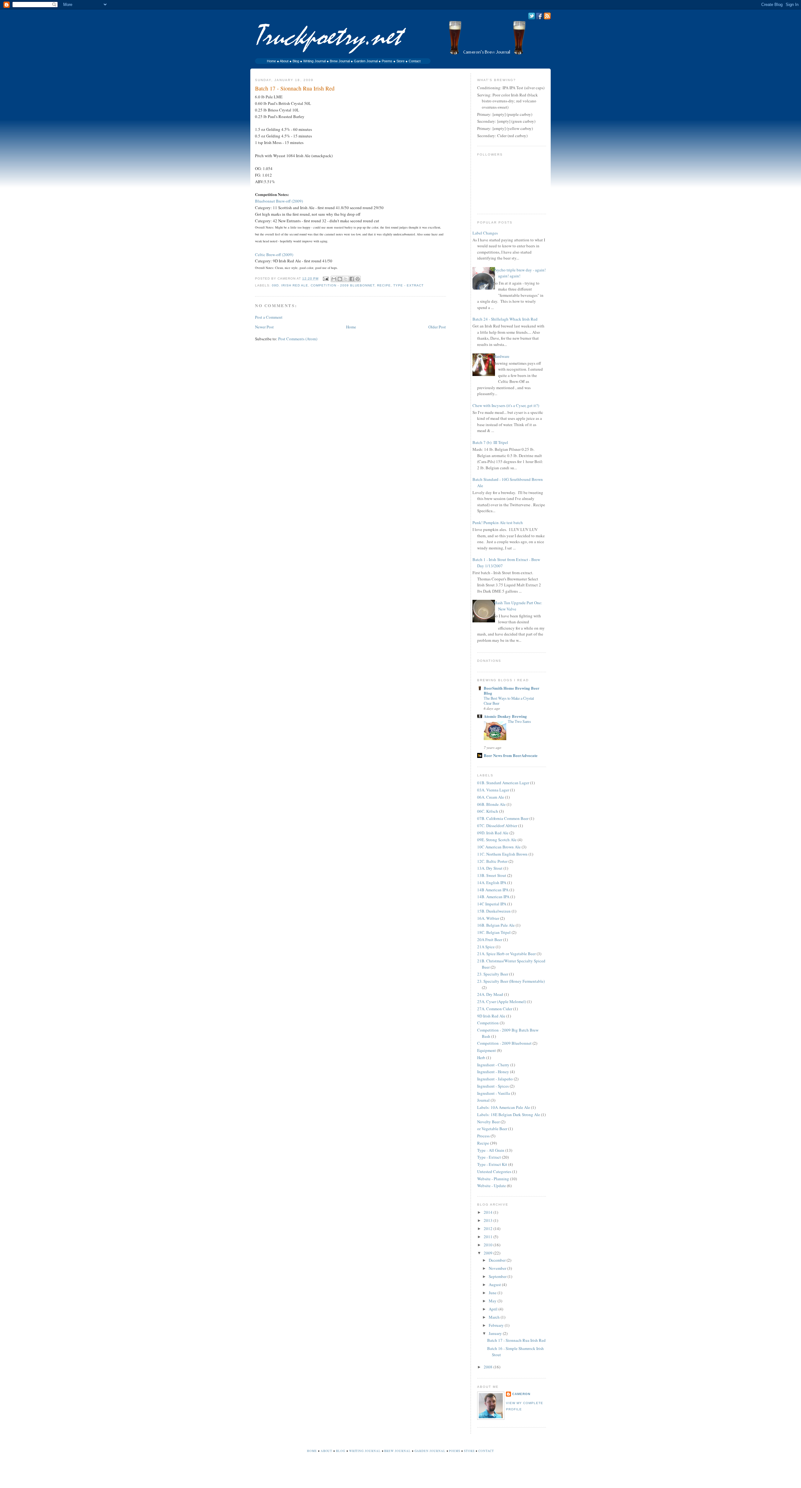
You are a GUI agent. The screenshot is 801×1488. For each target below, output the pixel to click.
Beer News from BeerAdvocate (511, 755)
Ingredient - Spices (493, 1086)
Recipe (384, 285)
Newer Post (264, 327)
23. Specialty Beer (492, 974)
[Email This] (334, 279)
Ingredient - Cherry (493, 1065)
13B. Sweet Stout (491, 875)
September (498, 1276)
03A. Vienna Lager (493, 790)
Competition (488, 1023)
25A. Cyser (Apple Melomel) (501, 1001)
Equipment (486, 1050)
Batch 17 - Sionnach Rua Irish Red (516, 1340)
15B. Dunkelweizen (494, 911)
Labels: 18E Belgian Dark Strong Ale (508, 1114)
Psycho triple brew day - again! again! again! (519, 273)
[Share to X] (346, 279)
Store (400, 61)
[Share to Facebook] (352, 279)
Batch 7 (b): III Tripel (490, 442)
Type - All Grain (490, 1150)
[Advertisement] (400, 1474)
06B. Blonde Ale (491, 804)
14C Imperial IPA (491, 904)
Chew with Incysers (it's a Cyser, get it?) (505, 405)
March (495, 1317)
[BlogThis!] (340, 279)
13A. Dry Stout (490, 868)
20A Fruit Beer (489, 939)
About (284, 61)
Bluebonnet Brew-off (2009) (279, 201)
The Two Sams (519, 721)
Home (271, 61)
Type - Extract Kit (492, 1164)
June (493, 1292)
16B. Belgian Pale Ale (496, 925)
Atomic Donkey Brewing (505, 716)
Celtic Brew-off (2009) (274, 254)
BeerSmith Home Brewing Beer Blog (511, 690)
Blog (296, 61)
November (498, 1268)
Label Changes (485, 233)
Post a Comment (269, 317)
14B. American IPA (493, 896)
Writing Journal (314, 61)
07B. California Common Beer (502, 818)
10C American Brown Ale (499, 847)
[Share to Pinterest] (358, 279)
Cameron (521, 1394)
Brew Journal (340, 61)
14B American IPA (492, 890)
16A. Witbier (488, 918)
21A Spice (486, 947)
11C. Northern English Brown (502, 854)
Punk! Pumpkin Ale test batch (497, 522)
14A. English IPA (491, 882)
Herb (481, 1057)
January (496, 1333)
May (493, 1301)
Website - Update (491, 1185)
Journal (483, 1100)
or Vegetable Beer (492, 1128)
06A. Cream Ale (490, 797)
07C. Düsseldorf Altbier (497, 825)
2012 (488, 1228)
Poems (387, 61)
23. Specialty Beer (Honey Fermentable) (511, 981)
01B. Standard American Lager (503, 782)
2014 (488, 1212)
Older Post (437, 327)
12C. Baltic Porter (492, 861)
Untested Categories (494, 1171)
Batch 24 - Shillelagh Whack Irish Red (505, 319)
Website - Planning (493, 1179)
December (498, 1260)
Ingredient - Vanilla (493, 1093)
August (495, 1284)
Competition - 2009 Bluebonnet (342, 285)
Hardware (501, 356)
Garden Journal (366, 61)
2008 (488, 1367)
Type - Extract (408, 285)
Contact (415, 61)
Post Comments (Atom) (297, 339)
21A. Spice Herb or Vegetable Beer (506, 953)
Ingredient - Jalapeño (495, 1079)
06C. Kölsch (487, 811)
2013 (488, 1220)
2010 (488, 1245)
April (493, 1309)
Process (483, 1136)
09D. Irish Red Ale (290, 285)
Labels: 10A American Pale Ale (503, 1107)
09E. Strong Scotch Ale (497, 839)
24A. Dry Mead (490, 994)
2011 (488, 1236)
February (497, 1325)
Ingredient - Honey (493, 1071)
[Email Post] (325, 278)
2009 (488, 1253)
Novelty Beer (488, 1122)
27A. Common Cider (494, 1009)
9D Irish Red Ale (491, 1016)
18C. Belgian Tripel (494, 932)
